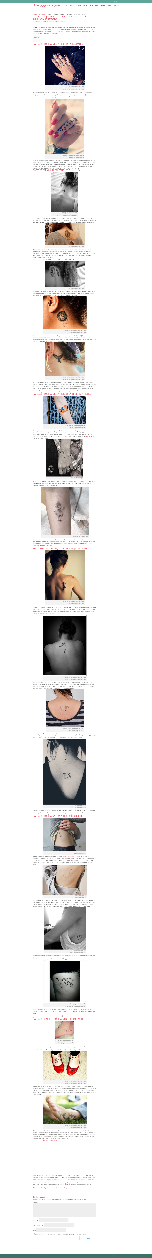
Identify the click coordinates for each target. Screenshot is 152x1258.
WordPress (63, 1256)
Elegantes (46, 1188)
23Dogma (88, 436)
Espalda (97, 5)
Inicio (66, 5)
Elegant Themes (45, 1256)
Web (34, 1230)
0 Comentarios (61, 21)
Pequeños (78, 5)
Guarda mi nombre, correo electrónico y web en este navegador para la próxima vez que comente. (61, 1234)
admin (37, 21)
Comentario (36, 1202)
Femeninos (52, 1188)
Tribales (85, 5)
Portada (35, 14)
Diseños (72, 5)
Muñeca (110, 5)
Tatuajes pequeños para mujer (64, 1188)
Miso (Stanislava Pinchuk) (70, 856)
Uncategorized (42, 14)
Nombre (36, 1220)
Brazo (91, 5)
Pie (115, 5)
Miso (87, 900)
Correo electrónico (38, 1225)
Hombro (103, 5)
